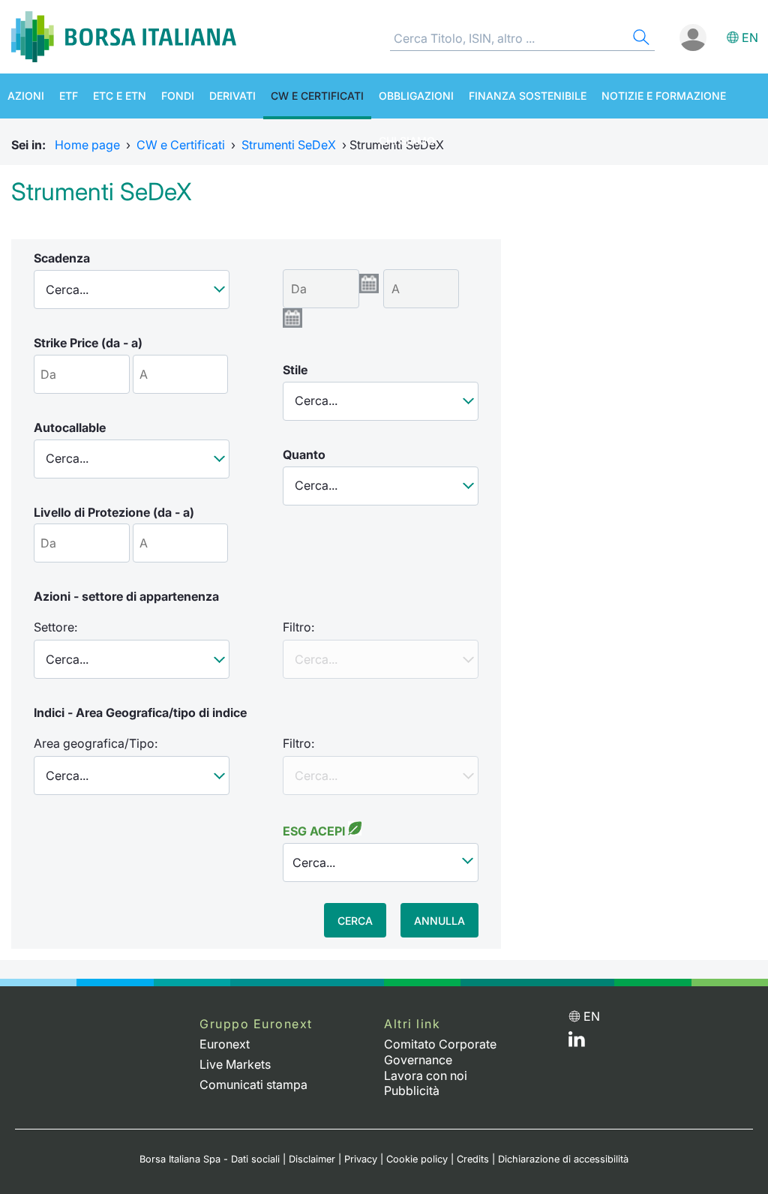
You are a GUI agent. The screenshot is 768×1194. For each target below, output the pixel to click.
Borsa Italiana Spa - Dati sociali (210, 1159)
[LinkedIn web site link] (576, 1042)
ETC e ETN (119, 95)
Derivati (232, 95)
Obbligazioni (416, 95)
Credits (473, 1159)
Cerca (355, 920)
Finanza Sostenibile (527, 95)
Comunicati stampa (254, 1084)
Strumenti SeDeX (289, 144)
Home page (87, 144)
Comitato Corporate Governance (440, 1051)
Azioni (26, 95)
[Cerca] (640, 39)
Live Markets (235, 1064)
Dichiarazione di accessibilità (563, 1159)
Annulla (439, 920)
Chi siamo (407, 140)
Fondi (177, 95)
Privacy (360, 1159)
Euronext (225, 1044)
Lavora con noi (425, 1075)
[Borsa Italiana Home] (123, 36)
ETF (68, 95)
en (750, 37)
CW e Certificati (317, 95)
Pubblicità (412, 1090)
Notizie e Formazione (664, 95)
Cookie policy (417, 1159)
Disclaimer (312, 1159)
